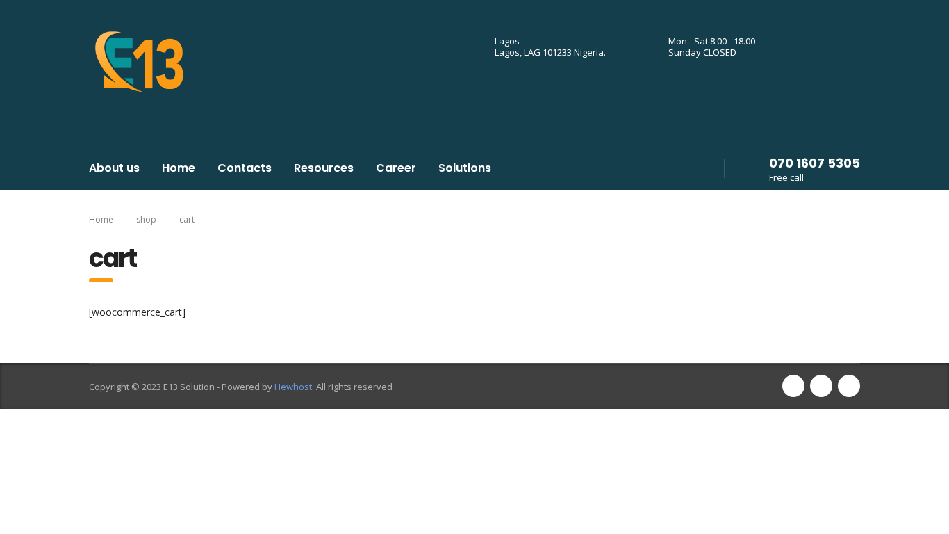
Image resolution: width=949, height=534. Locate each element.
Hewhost (293, 386)
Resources (324, 168)
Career (396, 168)
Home (178, 168)
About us (114, 168)
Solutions (464, 168)
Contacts (244, 168)
